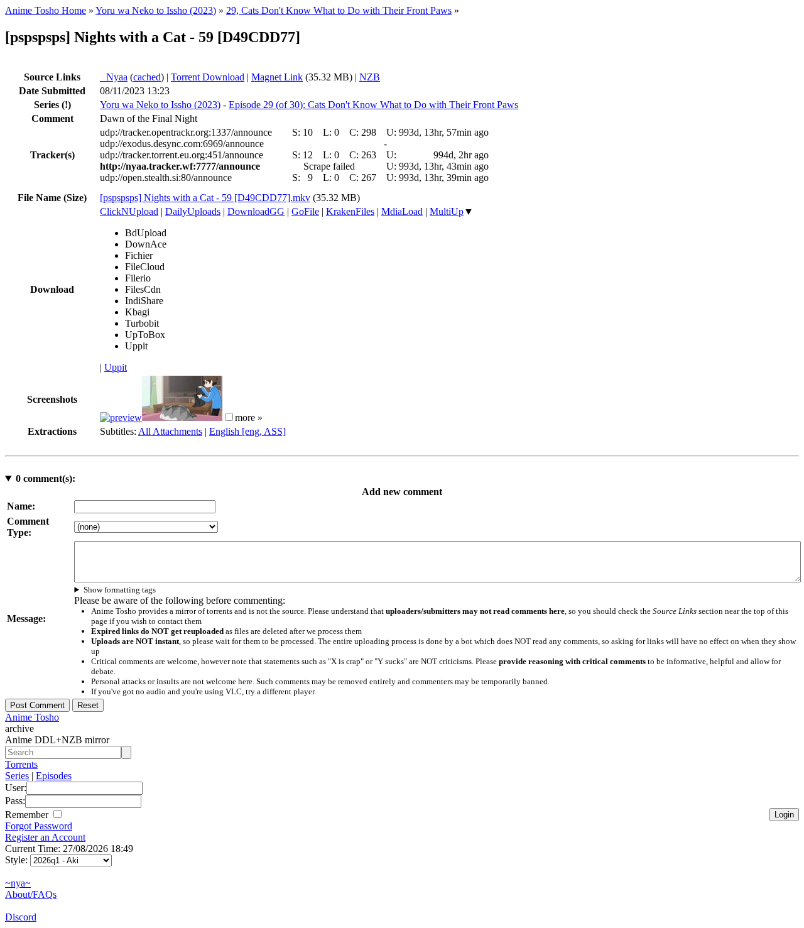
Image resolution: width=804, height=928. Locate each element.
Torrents (21, 764)
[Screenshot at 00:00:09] (121, 417)
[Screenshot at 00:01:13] (182, 417)
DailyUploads (192, 211)
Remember (28, 814)
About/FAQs (31, 894)
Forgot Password (38, 826)
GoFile (305, 211)
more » (249, 417)
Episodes (54, 775)
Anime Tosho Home (45, 10)
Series (17, 775)
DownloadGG (256, 211)
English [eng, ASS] (247, 431)
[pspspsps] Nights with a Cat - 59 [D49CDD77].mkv (205, 197)
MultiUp (447, 211)
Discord (20, 917)
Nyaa (114, 77)
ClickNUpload (129, 211)
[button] (229, 417)
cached (147, 77)
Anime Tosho (32, 717)
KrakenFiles (350, 211)
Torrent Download (207, 77)
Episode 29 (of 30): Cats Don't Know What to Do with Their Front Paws (373, 104)
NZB (369, 77)
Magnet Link (277, 77)
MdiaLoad (402, 211)
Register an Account (45, 837)
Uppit (115, 367)
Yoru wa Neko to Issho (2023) (155, 10)
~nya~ (18, 883)
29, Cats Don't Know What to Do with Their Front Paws (339, 10)
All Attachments (170, 431)
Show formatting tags (120, 589)
